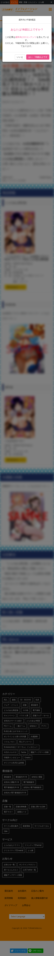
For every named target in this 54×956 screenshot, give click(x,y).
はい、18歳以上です (37, 57)
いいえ (20, 57)
